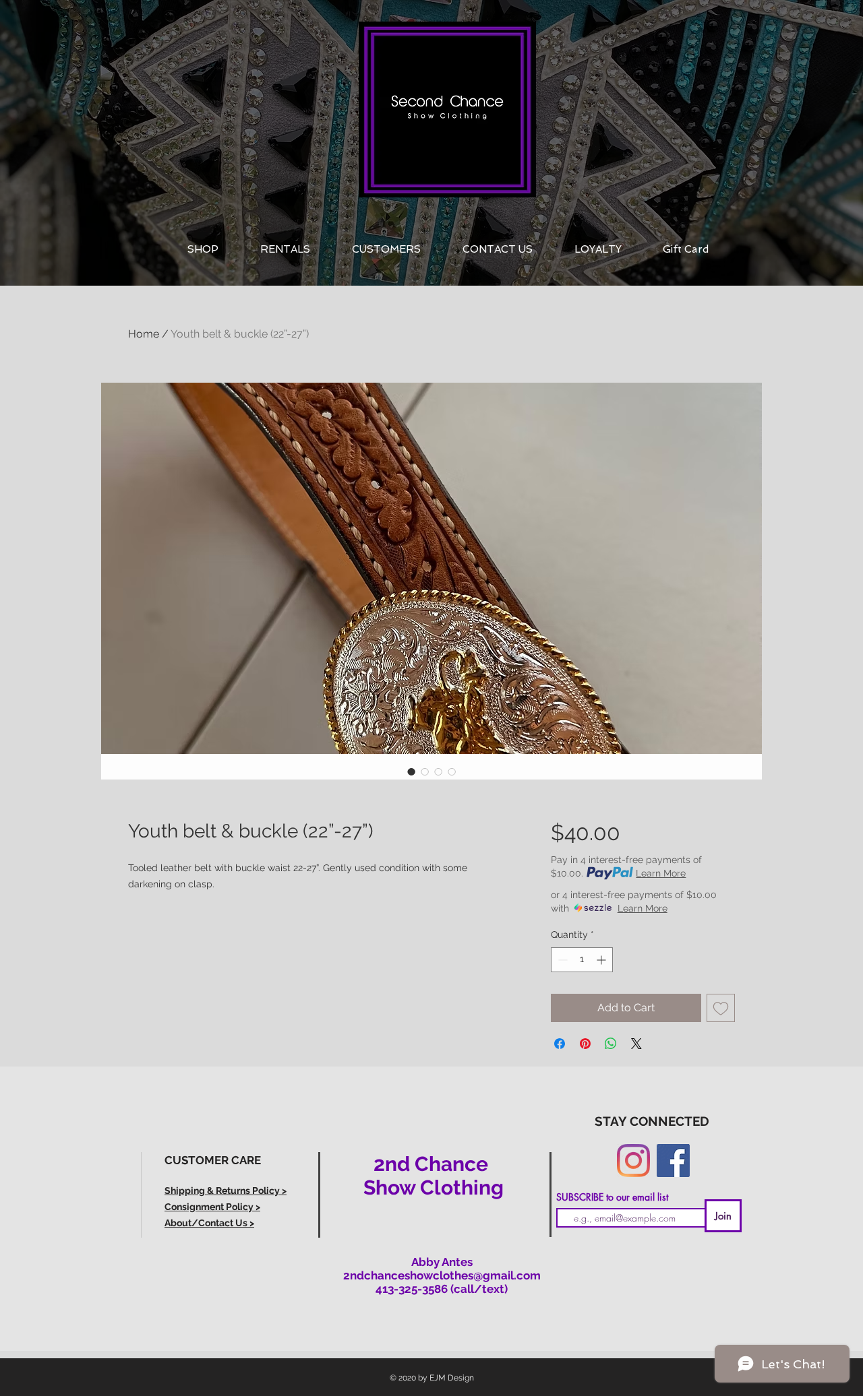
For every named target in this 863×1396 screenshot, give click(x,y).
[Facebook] (673, 1160)
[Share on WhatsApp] (611, 1044)
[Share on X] (636, 1044)
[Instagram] (633, 1160)
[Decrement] (561, 960)
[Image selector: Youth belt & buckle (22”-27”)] (411, 771)
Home (143, 333)
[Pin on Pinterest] (585, 1044)
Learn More (661, 873)
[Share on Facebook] (560, 1044)
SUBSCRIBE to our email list (612, 1197)
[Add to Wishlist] (721, 1008)
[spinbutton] (582, 960)
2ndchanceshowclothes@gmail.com (442, 1275)
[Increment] (602, 960)
